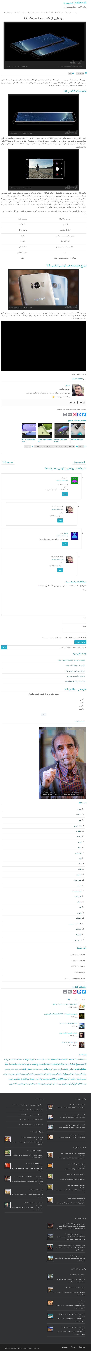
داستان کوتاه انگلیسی (16, 1069)
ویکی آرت (78, 918)
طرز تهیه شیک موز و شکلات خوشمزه (76, 1198)
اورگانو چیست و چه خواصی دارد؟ (35, 1150)
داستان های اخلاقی (37, 1069)
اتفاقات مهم (69, 1059)
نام (85, 617)
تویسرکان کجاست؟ (80, 1301)
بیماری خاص (38, 1059)
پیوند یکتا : (27, 446)
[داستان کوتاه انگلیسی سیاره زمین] (81, 1025)
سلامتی (53, 1078)
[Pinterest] (84, 402)
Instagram (64, 1347)
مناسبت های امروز (41, 1079)
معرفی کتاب (78, 896)
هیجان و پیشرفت (21, 12)
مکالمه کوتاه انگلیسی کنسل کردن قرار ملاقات (74, 1115)
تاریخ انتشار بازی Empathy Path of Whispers (73, 1224)
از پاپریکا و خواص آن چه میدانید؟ (34, 1163)
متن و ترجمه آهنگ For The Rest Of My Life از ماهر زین (60, 1014)
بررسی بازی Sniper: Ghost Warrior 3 (75, 1234)
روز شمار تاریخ (73, 1074)
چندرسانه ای (8, 12)
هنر (80, 907)
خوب (81, 703)
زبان (80, 858)
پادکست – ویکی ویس (75, 923)
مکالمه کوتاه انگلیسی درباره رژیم (77, 1135)
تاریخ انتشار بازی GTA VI (69, 1042)
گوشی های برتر (38, 446)
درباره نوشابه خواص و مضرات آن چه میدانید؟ (32, 1137)
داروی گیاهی (52, 1069)
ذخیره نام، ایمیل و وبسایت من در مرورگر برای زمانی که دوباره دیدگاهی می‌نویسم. (64, 637)
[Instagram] (74, 402)
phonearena (77, 378)
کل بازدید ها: (81, 966)
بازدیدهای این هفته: (79, 954)
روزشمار (83, 1074)
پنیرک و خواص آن (79, 462)
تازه (76, 999)
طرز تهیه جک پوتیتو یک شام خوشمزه (75, 681)
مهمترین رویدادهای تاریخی (57, 1084)
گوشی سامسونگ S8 (49, 446)
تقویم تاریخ (41, 1064)
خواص (76, 1069)
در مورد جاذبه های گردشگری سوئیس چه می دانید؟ (73, 1327)
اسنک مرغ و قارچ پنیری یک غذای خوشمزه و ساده (71, 660)
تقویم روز (13, 1064)
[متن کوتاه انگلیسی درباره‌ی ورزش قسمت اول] (81, 1006)
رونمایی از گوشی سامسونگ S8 (63, 446)
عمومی (79, 869)
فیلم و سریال (77, 880)
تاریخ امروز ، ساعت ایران (21, 1059)
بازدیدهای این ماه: (80, 960)
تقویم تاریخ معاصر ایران (26, 1064)
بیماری (43, 1059)
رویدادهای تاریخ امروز (46, 1074)
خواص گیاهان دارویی (66, 1069)
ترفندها (79, 836)
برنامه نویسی (77, 825)
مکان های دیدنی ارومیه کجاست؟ (77, 1274)
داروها (79, 847)
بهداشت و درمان (72, 12)
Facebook (82, 1347)
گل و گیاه (78, 934)
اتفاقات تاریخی (78, 1059)
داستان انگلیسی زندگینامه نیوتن (68, 1033)
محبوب (82, 999)
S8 (73, 446)
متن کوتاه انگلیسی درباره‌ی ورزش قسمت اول (65, 1004)
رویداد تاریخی (61, 1074)
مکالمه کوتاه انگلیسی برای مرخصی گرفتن (75, 1125)
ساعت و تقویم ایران (73, 1079)
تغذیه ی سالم (51, 1064)
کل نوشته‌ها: (81, 972)
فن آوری (81, 446)
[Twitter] (71, 402)
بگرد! (4, 647)
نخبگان (79, 902)
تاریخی (60, 1064)
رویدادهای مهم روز (16, 1074)
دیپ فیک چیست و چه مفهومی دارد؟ (75, 670)
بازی (80, 820)
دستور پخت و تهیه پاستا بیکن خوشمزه (76, 1185)
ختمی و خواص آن (8, 462)
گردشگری (78, 929)
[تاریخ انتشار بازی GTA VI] (81, 1044)
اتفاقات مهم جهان (57, 1059)
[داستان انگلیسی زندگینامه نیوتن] (81, 1035)
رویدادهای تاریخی (30, 1073)
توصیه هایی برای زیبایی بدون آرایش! (33, 1203)
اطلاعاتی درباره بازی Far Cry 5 (77, 1256)
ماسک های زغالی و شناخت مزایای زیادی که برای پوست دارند (28, 1176)
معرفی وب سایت (76, 891)
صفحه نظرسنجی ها (80, 721)
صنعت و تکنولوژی (34, 12)
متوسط (80, 706)
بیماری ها (78, 831)
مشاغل (79, 885)
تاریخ (34, 1059)
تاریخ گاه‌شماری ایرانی (71, 1064)
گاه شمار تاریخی (34, 1083)
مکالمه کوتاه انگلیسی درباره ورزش (76, 676)
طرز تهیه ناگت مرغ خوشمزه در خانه (75, 665)
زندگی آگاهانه (17, 1348)
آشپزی (79, 809)
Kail (70, 73)
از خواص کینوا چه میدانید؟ (36, 1190)
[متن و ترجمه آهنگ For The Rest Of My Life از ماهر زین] (81, 1016)
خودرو (79, 842)
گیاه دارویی (13, 1083)
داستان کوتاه (27, 1069)
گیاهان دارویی (77, 940)
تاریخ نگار (7, 1059)
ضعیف (80, 709)
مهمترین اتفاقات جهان (25, 1079)
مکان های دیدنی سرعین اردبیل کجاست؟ (75, 1288)
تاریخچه (83, 1064)
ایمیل (84, 626)
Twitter (73, 1347)
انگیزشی (48, 1059)
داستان (45, 1069)
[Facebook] (77, 402)
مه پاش (66, 533)
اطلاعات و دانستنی (48, 12)
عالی (81, 699)
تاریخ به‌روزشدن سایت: (79, 978)
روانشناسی (78, 853)
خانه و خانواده (60, 12)
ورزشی (79, 912)
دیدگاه (84, 590)
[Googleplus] (81, 402)
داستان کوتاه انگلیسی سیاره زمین (68, 1023)
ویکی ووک (43, 1083)
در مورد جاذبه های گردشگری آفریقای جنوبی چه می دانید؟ (71, 1314)
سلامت (79, 863)
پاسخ (65, 494)
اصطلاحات (78, 814)
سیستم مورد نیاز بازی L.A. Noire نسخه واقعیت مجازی (71, 1245)
